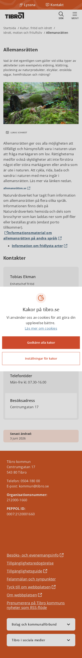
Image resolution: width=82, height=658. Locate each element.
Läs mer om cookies (41, 328)
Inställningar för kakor (41, 358)
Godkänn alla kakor (41, 343)
